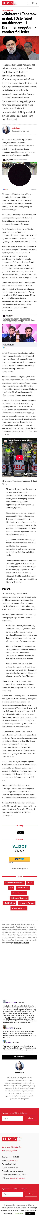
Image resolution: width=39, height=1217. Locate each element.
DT (12, 888)
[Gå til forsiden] (11, 1139)
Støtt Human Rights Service (11, 1147)
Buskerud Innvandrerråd (14, 883)
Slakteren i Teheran (27, 903)
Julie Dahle (16, 128)
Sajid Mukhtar (10, 903)
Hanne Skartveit (19, 893)
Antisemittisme (7, 11)
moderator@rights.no (21, 943)
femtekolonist (23, 888)
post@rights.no (12, 1160)
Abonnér (30, 1118)
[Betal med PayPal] (19, 859)
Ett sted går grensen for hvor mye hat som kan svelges (19, 415)
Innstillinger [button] (19, 1213)
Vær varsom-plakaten (17, 1178)
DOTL (31, 883)
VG (22, 609)
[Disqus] (19, 972)
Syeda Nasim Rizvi (19, 908)
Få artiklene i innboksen (14, 1113)
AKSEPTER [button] (30, 1214)
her (23, 812)
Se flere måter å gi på (18, 868)
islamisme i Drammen (19, 898)
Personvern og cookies (9, 1150)
